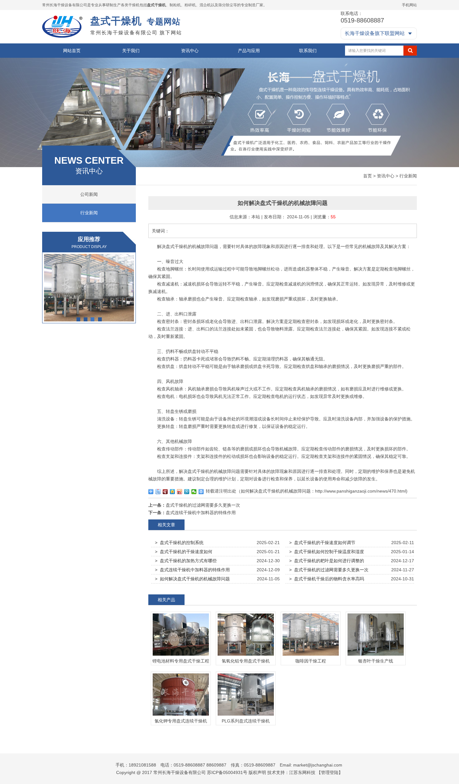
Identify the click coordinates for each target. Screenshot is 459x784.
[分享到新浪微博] (179, 491)
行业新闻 (408, 175)
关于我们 (131, 50)
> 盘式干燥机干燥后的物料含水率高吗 (326, 578)
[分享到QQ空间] (172, 491)
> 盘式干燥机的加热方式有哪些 (186, 560)
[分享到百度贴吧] (158, 491)
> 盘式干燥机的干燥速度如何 (183, 551)
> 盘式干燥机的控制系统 (179, 542)
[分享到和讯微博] (165, 491)
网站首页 (72, 50)
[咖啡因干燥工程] (89, 287)
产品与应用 (249, 50)
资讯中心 (190, 50)
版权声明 (257, 772)
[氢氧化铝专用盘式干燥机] (245, 655)
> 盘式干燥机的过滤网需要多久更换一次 (328, 569)
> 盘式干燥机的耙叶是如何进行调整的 (326, 560)
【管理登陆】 (330, 772)
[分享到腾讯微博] (187, 491)
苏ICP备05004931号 (227, 772)
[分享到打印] (201, 491)
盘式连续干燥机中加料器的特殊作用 (201, 512)
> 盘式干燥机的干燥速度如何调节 (322, 542)
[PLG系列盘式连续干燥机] (245, 715)
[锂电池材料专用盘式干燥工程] (180, 655)
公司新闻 (89, 194)
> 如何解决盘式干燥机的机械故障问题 (192, 578)
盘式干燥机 (156, 5)
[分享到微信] (194, 491)
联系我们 (308, 50)
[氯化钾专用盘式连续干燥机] (180, 715)
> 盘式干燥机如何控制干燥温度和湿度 (326, 551)
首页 (367, 175)
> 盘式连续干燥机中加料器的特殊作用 (192, 569)
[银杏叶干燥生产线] (375, 655)
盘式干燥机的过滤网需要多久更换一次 (203, 505)
